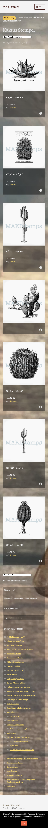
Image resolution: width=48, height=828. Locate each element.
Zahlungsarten (12, 767)
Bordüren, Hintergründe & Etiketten (20, 649)
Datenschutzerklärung (15, 763)
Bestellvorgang (12, 771)
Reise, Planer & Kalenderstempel (19, 708)
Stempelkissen (15, 716)
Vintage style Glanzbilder (19, 741)
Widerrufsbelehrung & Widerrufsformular (22, 758)
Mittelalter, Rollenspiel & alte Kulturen (21, 691)
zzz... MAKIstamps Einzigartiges (18, 737)
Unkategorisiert (12, 720)
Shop (12, 18)
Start (6, 18)
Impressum (11, 786)
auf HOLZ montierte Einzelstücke (22, 750)
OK (24, 823)
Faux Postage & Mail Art (15, 670)
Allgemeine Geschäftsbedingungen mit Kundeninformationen (21, 780)
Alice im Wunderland (14, 645)
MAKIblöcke (11, 733)
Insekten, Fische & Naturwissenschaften (21, 695)
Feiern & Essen (12, 674)
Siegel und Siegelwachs (15, 725)
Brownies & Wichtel (14, 653)
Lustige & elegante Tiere (15, 679)
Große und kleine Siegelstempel (21, 729)
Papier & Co (14, 745)
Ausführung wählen (40, 113)
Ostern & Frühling (13, 666)
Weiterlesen (40, 330)
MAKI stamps (11, 7)
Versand (13, 107)
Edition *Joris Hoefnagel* (16, 641)
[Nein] (45, 819)
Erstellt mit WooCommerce (13, 808)
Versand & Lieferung (14, 775)
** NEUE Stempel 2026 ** (16, 637)
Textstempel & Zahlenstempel (17, 699)
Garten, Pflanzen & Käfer (16, 683)
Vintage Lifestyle (13, 704)
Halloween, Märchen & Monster (18, 687)
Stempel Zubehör (13, 712)
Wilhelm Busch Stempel (15, 662)
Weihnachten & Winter (15, 658)
